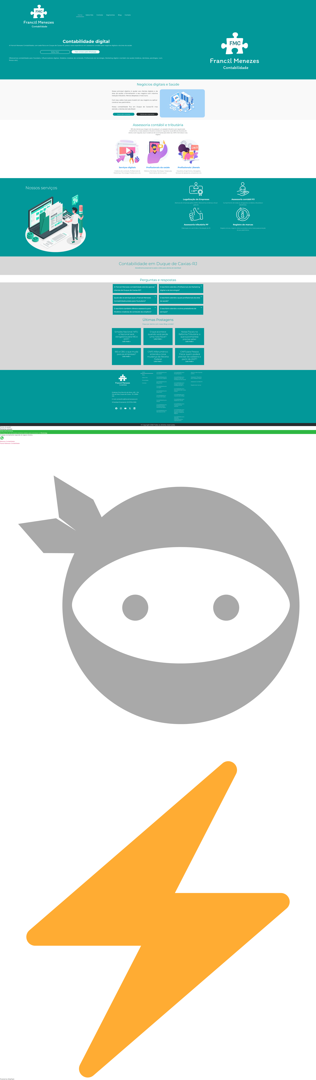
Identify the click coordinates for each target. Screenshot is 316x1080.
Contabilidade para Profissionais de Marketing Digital (161, 406)
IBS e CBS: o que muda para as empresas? (126, 352)
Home (80, 15)
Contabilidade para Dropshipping (179, 373)
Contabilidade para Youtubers (161, 373)
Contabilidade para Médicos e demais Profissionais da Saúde (180, 378)
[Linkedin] (134, 408)
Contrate (100, 15)
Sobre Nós (89, 15)
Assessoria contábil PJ (243, 199)
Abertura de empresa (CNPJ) (196, 373)
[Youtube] (125, 408)
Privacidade (145, 380)
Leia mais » (126, 341)
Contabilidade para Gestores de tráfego (179, 395)
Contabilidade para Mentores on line (161, 411)
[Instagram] (121, 408)
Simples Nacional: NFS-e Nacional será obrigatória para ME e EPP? (126, 335)
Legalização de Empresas (196, 199)
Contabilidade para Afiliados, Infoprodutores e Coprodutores (179, 418)
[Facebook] (116, 408)
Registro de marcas (243, 224)
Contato (128, 15)
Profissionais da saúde (158, 167)
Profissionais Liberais (189, 167)
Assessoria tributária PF (196, 224)
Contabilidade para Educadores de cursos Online (180, 390)
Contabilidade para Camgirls (161, 387)
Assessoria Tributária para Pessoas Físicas (196, 377)
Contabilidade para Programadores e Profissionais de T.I (179, 384)
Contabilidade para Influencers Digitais (161, 377)
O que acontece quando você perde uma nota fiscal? (158, 334)
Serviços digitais (127, 167)
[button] (135, 288)
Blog (119, 15)
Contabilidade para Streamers (161, 391)
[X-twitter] (130, 408)
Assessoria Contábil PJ (196, 381)
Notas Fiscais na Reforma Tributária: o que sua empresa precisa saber (189, 335)
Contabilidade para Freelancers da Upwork (179, 405)
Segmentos (110, 15)
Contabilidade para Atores (161, 400)
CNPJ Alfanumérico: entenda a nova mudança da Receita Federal (158, 355)
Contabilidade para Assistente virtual (179, 400)
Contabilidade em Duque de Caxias (161, 396)
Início (143, 372)
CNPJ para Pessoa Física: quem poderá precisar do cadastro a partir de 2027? (189, 355)
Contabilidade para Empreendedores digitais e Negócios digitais (179, 411)
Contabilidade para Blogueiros (161, 382)
